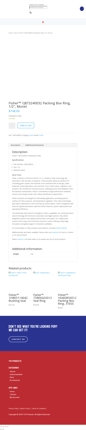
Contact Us (18, 339)
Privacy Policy (13, 408)
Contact (13, 394)
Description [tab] (15, 145)
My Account (14, 397)
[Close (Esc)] (8, 426)
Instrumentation (16, 374)
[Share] (5, 426)
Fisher (41, 135)
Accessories (15, 380)
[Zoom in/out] (1, 426)
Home (11, 33)
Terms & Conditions (39, 408)
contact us (21, 239)
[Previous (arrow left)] (1, 429)
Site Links (13, 388)
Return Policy (25, 408)
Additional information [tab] (34, 145)
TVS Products (15, 361)
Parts (15, 33)
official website (61, 228)
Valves (12, 371)
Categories (14, 368)
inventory (55, 232)
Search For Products (36, 5)
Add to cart (26, 125)
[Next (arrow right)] (3, 429)
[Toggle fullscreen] (3, 426)
